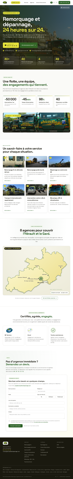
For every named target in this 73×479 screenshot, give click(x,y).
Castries (47, 472)
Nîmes (4, 472)
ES (56, 2)
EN (53, 2)
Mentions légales (60, 447)
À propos (43, 450)
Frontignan (7, 469)
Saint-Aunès (59, 472)
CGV (58, 444)
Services (26, 2)
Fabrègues (65, 472)
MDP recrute (16, 2)
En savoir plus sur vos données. (41, 422)
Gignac (68, 469)
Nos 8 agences (44, 444)
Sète (4, 469)
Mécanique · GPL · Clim (29, 459)
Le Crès (54, 472)
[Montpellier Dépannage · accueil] (5, 2)
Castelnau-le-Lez (58, 469)
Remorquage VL (27, 444)
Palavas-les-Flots (33, 469)
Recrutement (43, 455)
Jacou (51, 472)
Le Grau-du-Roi (40, 469)
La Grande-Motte (25, 469)
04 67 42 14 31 (64, 2)
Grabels (32, 472)
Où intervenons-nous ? (29, 45)
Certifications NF (44, 452)
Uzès (7, 472)
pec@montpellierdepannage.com (23, 385)
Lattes (25, 472)
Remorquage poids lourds (30, 447)
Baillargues (37, 472)
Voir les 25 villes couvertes (50, 298)
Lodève (64, 469)
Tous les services (28, 461)
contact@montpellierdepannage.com (11, 451)
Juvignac (28, 472)
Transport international (29, 452)
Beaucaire (11, 472)
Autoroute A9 (27, 450)
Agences (32, 2)
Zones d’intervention (41, 2)
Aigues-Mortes (47, 469)
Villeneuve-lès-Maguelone (15, 469)
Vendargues (42, 472)
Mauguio (53, 469)
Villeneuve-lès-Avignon (18, 472)
